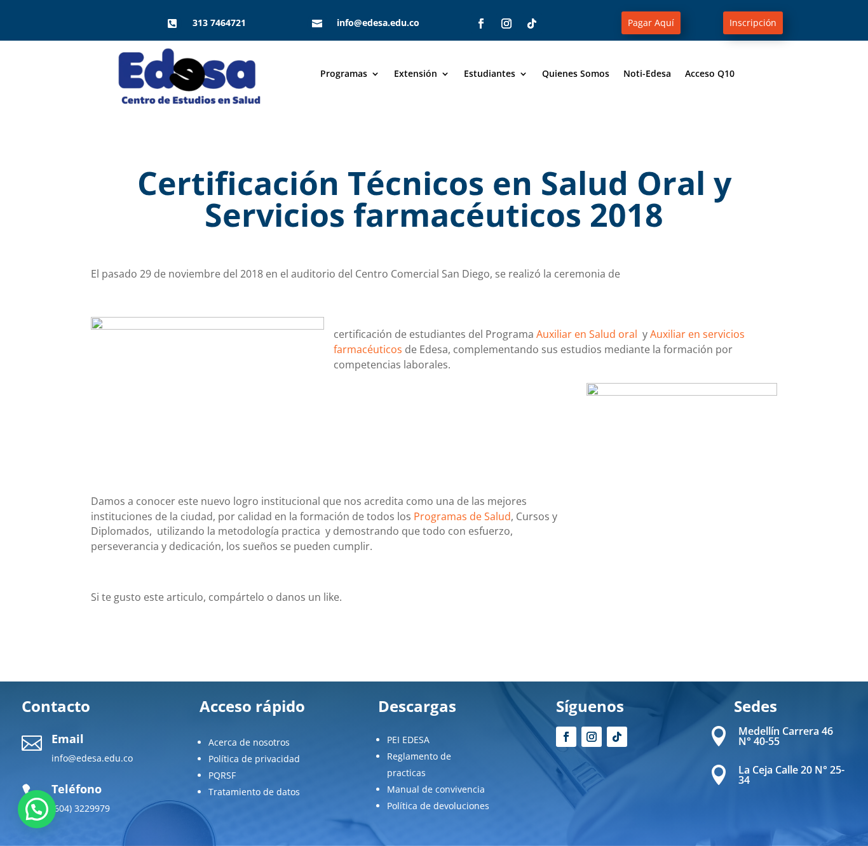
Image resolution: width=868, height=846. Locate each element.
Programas (343, 74)
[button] (37, 809)
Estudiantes (489, 74)
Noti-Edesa (647, 74)
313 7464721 (219, 23)
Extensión (415, 74)
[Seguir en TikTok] (532, 23)
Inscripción (752, 23)
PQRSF (222, 775)
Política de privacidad (254, 759)
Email (67, 738)
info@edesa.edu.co (378, 23)
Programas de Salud (462, 516)
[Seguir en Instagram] (506, 23)
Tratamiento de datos (254, 792)
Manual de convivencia (436, 789)
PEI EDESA (408, 740)
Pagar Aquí (651, 23)
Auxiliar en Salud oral (588, 334)
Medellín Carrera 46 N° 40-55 (785, 736)
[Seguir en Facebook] (481, 23)
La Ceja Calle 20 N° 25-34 (791, 775)
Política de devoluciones (438, 806)
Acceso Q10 (710, 74)
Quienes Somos (575, 74)
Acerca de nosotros (249, 742)
